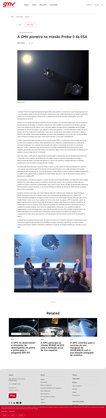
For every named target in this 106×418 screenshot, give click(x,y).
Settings (5, 415)
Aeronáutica (44, 382)
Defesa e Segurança (46, 385)
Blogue (74, 392)
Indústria (43, 402)
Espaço (43, 379)
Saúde (42, 399)
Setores (26, 5)
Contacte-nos (12, 388)
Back (20, 24)
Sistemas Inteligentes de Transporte (51, 388)
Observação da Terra (16, 334)
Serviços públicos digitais (48, 396)
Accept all (20, 415)
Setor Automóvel (45, 391)
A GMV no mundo (13, 390)
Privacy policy (4, 411)
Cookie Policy (12, 411)
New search (30, 25)
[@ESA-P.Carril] (53, 100)
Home (12, 16)
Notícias (27, 16)
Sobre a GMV (43, 5)
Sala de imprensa (77, 386)
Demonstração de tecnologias (26, 32)
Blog (12, 395)
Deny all (12, 415)
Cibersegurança (45, 393)
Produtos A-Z (89, 4)
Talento (34, 5)
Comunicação (54, 5)
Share (32, 43)
